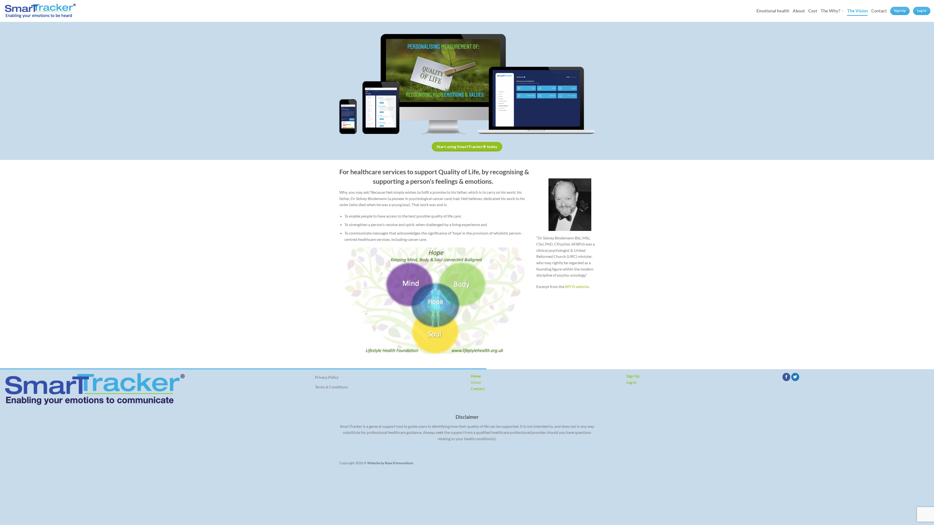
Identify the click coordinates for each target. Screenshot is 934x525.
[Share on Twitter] (795, 377)
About (799, 10)
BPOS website (577, 286)
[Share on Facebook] (786, 377)
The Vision (857, 10)
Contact (879, 10)
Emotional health (772, 10)
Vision (476, 382)
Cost (812, 10)
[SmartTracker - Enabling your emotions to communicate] (40, 11)
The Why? (830, 10)
